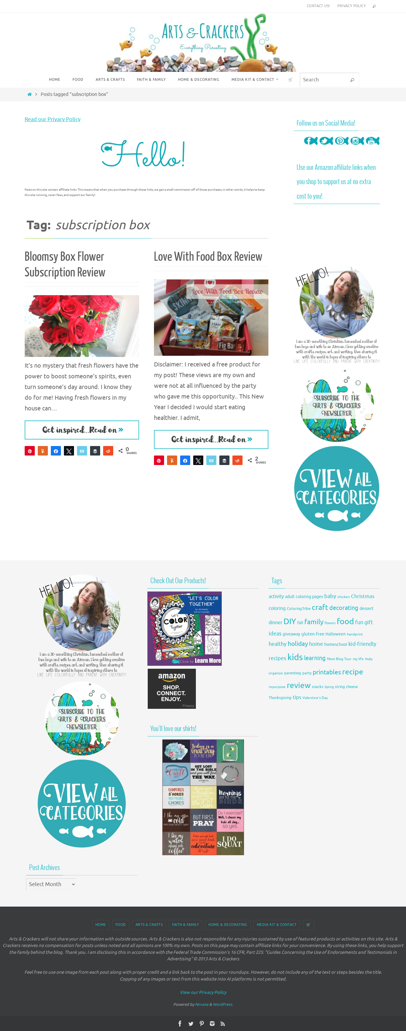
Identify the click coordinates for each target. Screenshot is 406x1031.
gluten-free (312, 634)
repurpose (277, 687)
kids (295, 657)
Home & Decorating (227, 924)
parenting (292, 673)
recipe (352, 672)
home (316, 644)
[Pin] (29, 450)
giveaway (291, 634)
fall (300, 622)
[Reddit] (108, 450)
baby (330, 596)
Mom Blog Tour (339, 659)
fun (359, 622)
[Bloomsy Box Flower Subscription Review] (82, 326)
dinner (275, 623)
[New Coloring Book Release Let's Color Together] (184, 664)
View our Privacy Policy (203, 992)
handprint (355, 634)
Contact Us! (318, 6)
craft (320, 607)
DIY (290, 621)
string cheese (346, 686)
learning (315, 658)
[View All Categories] (337, 488)
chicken (343, 596)
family (313, 621)
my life (358, 659)
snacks (317, 686)
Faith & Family (185, 924)
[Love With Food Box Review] (211, 317)
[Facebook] (311, 146)
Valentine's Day (315, 698)
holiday (298, 644)
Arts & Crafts (149, 924)
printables (327, 672)
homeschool (335, 644)
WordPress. (223, 1004)
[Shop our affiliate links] (171, 707)
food (345, 621)
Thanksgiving (280, 697)
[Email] (82, 450)
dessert (367, 608)
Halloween (335, 634)
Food (121, 924)
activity (276, 596)
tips (297, 697)
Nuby (368, 659)
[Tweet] (69, 450)
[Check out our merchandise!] (203, 797)
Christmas (362, 596)
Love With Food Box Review (208, 257)
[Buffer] (95, 450)
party (306, 673)
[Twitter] (326, 146)
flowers (330, 623)
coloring (277, 608)
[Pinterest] (342, 146)
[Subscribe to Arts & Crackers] (337, 405)
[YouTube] (373, 146)
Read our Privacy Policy (53, 119)
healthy (278, 644)
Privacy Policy (351, 6)
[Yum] (43, 450)
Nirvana (201, 1004)
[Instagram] (357, 146)
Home (100, 924)
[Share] (56, 450)
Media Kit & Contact (277, 924)
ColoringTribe (299, 608)
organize (276, 673)
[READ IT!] (82, 429)
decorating (343, 608)
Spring (329, 687)
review (299, 685)
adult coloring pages (304, 596)
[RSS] (223, 1023)
